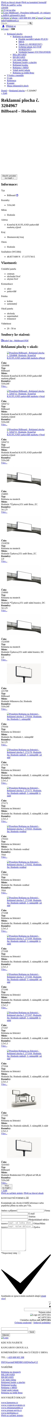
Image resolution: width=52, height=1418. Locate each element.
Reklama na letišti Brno (23, 73)
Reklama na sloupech (22, 36)
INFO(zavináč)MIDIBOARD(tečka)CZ (19, 1362)
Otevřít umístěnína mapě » (9, 177)
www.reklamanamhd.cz (12, 1407)
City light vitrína (20, 60)
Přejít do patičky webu (11, 5)
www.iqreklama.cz (9, 1413)
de (7, 7)
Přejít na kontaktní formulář (33, 2)
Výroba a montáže (15, 75)
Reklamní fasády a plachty (25, 62)
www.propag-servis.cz (11, 1410)
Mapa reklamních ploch (17, 86)
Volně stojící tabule (21, 70)
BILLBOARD (19, 54)
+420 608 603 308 (15, 1357)
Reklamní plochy (15, 34)
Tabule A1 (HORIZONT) (30, 44)
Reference (11, 80)
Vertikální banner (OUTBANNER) (34, 52)
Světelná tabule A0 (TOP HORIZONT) (29, 48)
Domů (4, 90)
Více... (4, 386)
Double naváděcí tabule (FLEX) (33, 39)
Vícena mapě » (6, 1187)
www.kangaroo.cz (9, 1402)
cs (2, 7)
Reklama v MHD (21, 67)
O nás (9, 78)
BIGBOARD (19, 57)
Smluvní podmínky (42, 1322)
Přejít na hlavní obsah (11, 2)
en (4, 7)
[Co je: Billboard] (17, 195)
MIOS (21, 41)
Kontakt (10, 83)
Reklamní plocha (17, 90)
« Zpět (4, 93)
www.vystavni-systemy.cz (13, 1405)
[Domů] (8, 10)
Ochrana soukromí (23, 1322)
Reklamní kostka (20, 65)
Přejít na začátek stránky (12, 1193)
